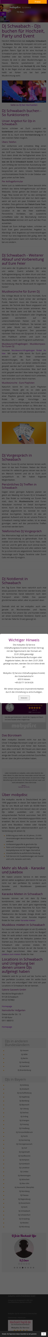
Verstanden (24, 698)
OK (44, 1334)
